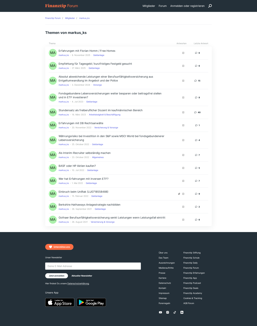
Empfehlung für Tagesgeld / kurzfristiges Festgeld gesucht (95, 63)
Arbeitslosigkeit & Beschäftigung (104, 114)
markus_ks (64, 55)
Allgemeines (98, 157)
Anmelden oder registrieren (187, 5)
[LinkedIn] (182, 312)
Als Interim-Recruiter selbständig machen (85, 152)
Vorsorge (97, 85)
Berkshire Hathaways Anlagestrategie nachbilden (89, 204)
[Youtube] (160, 312)
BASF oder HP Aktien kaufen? (77, 165)
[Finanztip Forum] (61, 6)
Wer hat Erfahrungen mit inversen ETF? (83, 178)
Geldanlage (98, 55)
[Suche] (210, 6)
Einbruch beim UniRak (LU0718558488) (83, 191)
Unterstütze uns (62, 247)
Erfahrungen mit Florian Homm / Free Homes (87, 50)
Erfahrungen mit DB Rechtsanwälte (81, 123)
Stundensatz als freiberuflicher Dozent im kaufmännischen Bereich (101, 110)
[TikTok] (175, 312)
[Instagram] (167, 312)
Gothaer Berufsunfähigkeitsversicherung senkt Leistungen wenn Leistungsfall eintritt (112, 217)
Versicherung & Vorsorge (106, 127)
